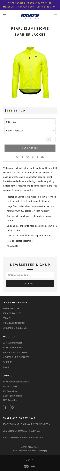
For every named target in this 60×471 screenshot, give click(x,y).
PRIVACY (7, 318)
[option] (30, 72)
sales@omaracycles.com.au (16, 381)
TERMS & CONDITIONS (14, 323)
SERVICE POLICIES (12, 313)
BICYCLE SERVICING (13, 347)
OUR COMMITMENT (12, 342)
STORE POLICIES (11, 308)
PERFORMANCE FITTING (15, 352)
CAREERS (7, 362)
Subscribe (28, 284)
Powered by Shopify (39, 451)
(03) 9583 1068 (10, 386)
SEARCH (7, 367)
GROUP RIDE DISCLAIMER (15, 328)
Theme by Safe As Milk (22, 451)
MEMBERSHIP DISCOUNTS (16, 357)
